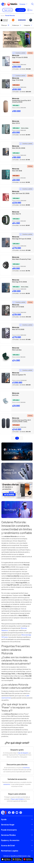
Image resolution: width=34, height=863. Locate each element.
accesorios (6, 784)
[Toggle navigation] (28, 10)
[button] (24, 4)
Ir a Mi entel (20, 10)
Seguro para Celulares (17, 799)
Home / (3, 15)
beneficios (26, 767)
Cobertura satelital (20, 53)
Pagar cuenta (8, 10)
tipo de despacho (23, 753)
